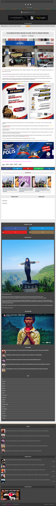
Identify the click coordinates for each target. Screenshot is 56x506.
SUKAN (4, 413)
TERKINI (20, 164)
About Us (46, 504)
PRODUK (15, 164)
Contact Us (52, 504)
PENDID (4, 406)
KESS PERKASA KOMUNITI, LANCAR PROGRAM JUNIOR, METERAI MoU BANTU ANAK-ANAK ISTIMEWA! (27, 350)
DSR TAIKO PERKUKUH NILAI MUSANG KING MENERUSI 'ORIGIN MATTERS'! (10, 190)
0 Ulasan (53, 461)
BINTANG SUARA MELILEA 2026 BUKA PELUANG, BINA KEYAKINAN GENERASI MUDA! (23, 359)
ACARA (4, 381)
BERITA (7, 164)
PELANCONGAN (5, 404)
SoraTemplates (9, 504)
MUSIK (4, 402)
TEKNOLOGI (5, 415)
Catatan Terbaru (14, 196)
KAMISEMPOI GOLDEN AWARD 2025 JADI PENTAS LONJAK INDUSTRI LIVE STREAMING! (24, 354)
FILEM (4, 392)
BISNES (11, 164)
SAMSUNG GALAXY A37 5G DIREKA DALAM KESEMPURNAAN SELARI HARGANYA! (26, 190)
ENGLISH (4, 390)
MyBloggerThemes (22, 504)
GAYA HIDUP (5, 395)
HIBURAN (4, 397)
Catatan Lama (41, 196)
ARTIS (4, 383)
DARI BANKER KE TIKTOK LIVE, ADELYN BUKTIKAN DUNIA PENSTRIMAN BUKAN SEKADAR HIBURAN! (27, 368)
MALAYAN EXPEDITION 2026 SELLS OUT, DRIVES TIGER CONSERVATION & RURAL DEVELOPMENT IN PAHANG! (28, 364)
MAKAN (4, 399)
